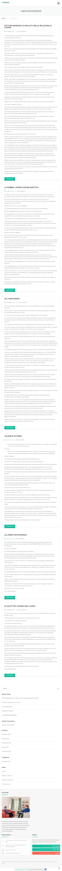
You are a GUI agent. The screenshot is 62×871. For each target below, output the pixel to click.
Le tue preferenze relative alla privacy (35, 869)
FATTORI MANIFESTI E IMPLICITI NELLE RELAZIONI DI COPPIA (20, 698)
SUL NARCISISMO (7, 706)
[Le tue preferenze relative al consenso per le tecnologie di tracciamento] (59, 868)
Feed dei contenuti (7, 775)
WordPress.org (6, 784)
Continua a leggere (7, 831)
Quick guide (11, 725)
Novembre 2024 (6, 734)
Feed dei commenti (7, 780)
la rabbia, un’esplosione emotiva (11, 702)
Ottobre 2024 (5, 738)
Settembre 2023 (6, 751)
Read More (10, 178)
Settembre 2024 (6, 743)
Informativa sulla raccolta (21, 869)
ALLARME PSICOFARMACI (9, 715)
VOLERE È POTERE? (7, 711)
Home (3, 18)
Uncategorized (6, 761)
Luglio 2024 (5, 747)
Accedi (4, 771)
